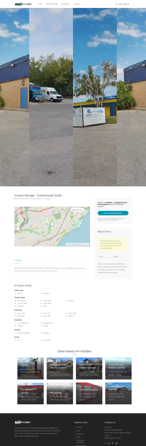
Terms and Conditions (80, 441)
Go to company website (113, 213)
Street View (78, 210)
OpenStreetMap (77, 244)
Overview (18, 260)
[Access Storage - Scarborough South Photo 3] (51, 97)
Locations (76, 4)
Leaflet (69, 244)
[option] (95, 97)
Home (40, 4)
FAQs (78, 437)
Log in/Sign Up (123, 4)
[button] (18, 225)
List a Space (65, 4)
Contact (79, 427)
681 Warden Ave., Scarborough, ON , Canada (33, 199)
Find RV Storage (52, 4)
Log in (78, 431)
